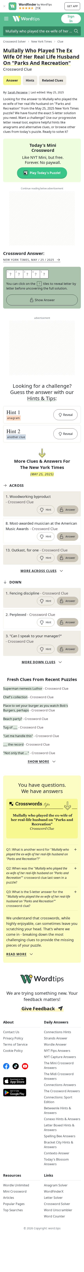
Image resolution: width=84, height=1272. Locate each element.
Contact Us (11, 1032)
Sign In (71, 18)
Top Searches (13, 1210)
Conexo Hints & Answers (62, 1119)
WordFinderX (53, 1191)
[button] (42, 414)
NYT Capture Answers (60, 1057)
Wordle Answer (55, 1044)
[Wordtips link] (26, 18)
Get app (72, 6)
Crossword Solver (14, 41)
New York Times (41, 41)
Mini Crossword (15, 1191)
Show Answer (45, 300)
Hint (48, 509)
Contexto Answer (56, 1153)
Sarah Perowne (18, 92)
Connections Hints (57, 1032)
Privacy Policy (13, 1038)
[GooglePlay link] (21, 1092)
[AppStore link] (21, 1081)
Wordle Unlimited (16, 1185)
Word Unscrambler (58, 1210)
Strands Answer (55, 1038)
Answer (70, 509)
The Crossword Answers (62, 1091)
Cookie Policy (13, 1051)
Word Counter (54, 1216)
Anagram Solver (56, 1185)
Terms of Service (15, 1044)
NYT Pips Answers (57, 1051)
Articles (8, 1197)
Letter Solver (53, 1197)
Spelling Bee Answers (59, 1136)
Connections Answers (60, 1085)
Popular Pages (14, 1204)
